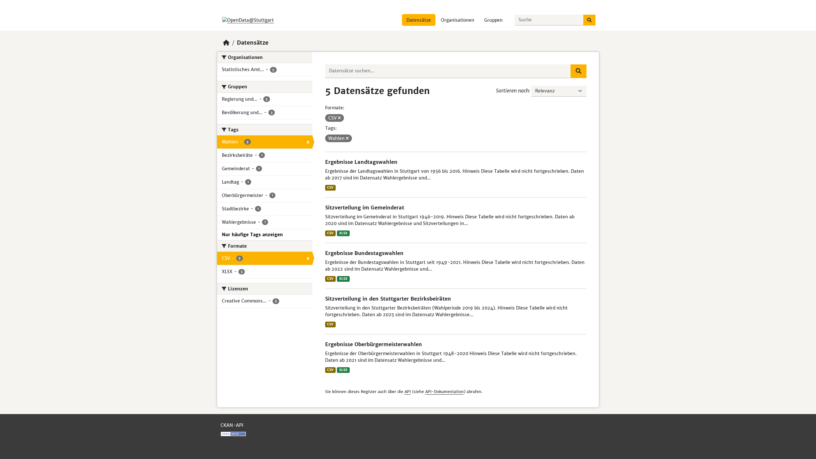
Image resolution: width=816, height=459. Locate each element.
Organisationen (457, 20)
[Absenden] (589, 20)
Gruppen (493, 20)
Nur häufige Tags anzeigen (252, 234)
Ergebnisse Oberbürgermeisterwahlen (373, 344)
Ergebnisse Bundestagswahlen (364, 253)
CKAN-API (232, 425)
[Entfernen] (339, 118)
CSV (330, 188)
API (407, 391)
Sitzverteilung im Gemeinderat (364, 207)
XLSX (343, 233)
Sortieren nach (512, 90)
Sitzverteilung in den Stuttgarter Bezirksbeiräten (388, 298)
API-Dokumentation (444, 391)
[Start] (226, 42)
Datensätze (418, 20)
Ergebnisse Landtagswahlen (361, 162)
